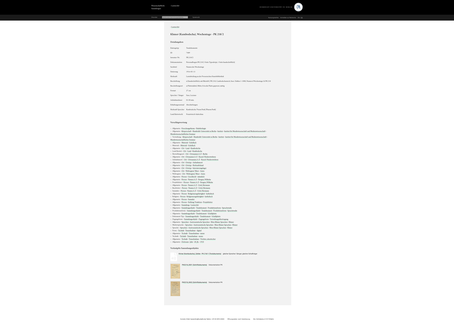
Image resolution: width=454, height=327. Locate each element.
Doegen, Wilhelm (204, 179)
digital (199, 230)
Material (185, 142)
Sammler (191, 199)
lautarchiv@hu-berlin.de (198, 319)
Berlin (205, 153)
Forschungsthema (188, 128)
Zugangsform (204, 219)
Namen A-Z (192, 179)
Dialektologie (201, 128)
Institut (220, 131)
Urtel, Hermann (204, 185)
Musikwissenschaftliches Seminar (182, 134)
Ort (183, 148)
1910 (202, 241)
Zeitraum (185, 241)
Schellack (192, 142)
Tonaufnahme (190, 230)
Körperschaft (186, 131)
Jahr (191, 241)
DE (302, 17)
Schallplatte (212, 213)
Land (187, 148)
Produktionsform (214, 207)
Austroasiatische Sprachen (200, 221)
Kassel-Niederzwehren (207, 156)
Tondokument (201, 207)
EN (299, 17)
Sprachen (185, 221)
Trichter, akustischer (208, 239)
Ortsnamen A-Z (196, 153)
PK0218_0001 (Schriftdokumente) (194, 265)
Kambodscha (195, 148)
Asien (202, 170)
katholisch (210, 193)
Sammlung (185, 204)
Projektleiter (208, 202)
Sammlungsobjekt (188, 207)
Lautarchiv (175, 5)
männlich (201, 176)
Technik (181, 230)
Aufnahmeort (198, 162)
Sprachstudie (227, 207)
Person (184, 176)
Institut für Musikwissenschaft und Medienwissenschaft (244, 131)
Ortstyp (188, 162)
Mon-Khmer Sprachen (219, 221)
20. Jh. (196, 241)
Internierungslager (199, 168)
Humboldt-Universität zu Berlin (204, 131)
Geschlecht (192, 176)
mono (202, 233)
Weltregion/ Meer (192, 170)
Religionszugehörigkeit (196, 193)
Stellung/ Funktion (195, 202)
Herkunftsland (198, 165)
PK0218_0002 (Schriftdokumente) (194, 282)
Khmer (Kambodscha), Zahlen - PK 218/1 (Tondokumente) (200, 254)
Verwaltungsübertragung (219, 219)
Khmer (231, 221)
